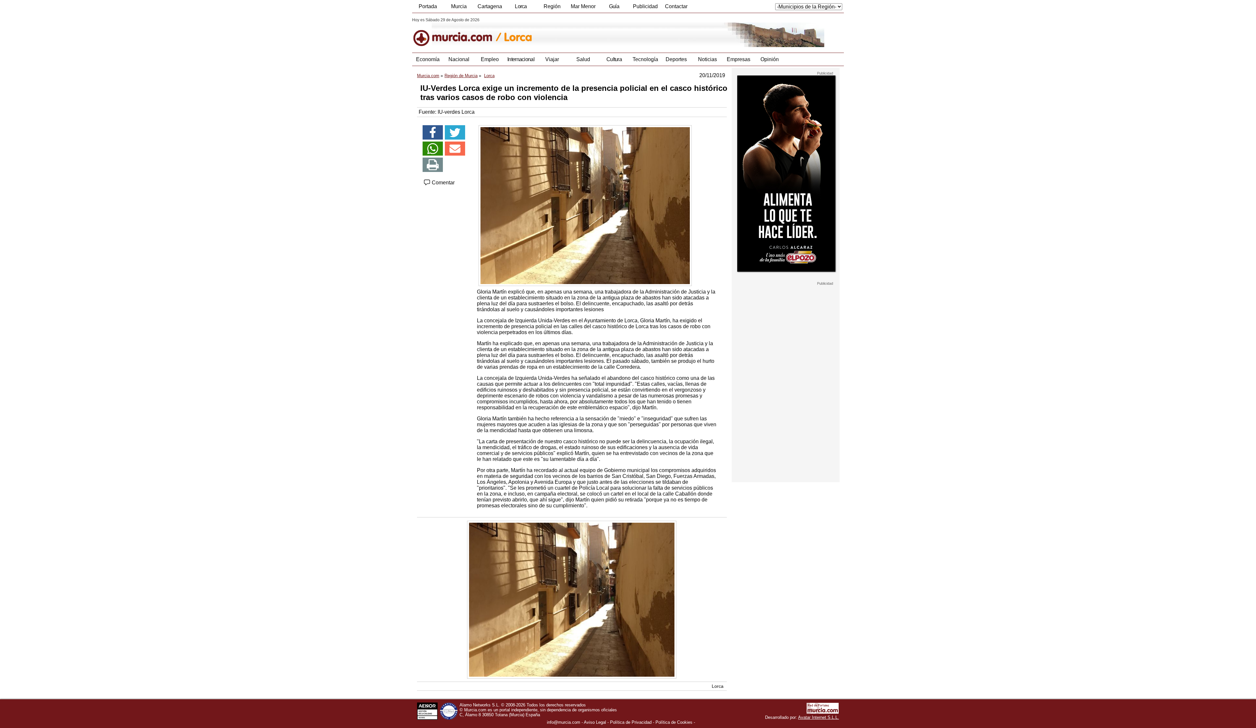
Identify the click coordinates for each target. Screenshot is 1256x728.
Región (552, 6)
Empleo (490, 59)
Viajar (552, 59)
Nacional (458, 59)
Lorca (521, 6)
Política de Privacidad (631, 722)
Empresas (738, 59)
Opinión (769, 59)
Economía (428, 59)
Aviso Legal (595, 722)
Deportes (676, 59)
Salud (583, 59)
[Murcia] (457, 32)
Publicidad (645, 6)
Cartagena (490, 6)
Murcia (459, 6)
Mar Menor (583, 6)
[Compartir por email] (455, 149)
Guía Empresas (614, 8)
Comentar (442, 182)
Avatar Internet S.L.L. (818, 717)
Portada (428, 6)
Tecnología (645, 59)
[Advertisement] (786, 384)
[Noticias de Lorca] (571, 32)
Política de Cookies (673, 722)
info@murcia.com (563, 722)
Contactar (676, 6)
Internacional (520, 59)
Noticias (707, 59)
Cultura (614, 59)
